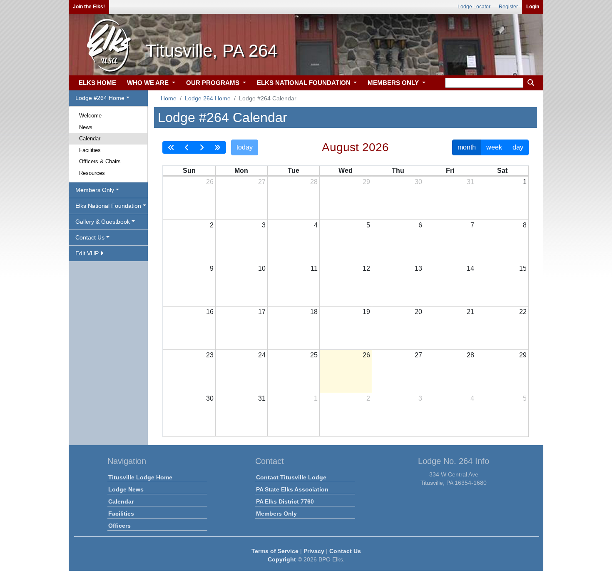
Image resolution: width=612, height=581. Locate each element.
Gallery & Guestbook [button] (102, 221)
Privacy (314, 551)
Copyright (282, 559)
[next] (201, 147)
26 (210, 181)
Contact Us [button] (89, 237)
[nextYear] (217, 147)
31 (470, 181)
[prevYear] (171, 147)
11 (314, 268)
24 (262, 355)
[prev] (186, 147)
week (494, 147)
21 (470, 311)
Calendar (89, 138)
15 (523, 268)
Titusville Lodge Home (140, 477)
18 (314, 311)
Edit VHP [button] (87, 253)
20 (418, 311)
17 (262, 311)
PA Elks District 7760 (285, 501)
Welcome (90, 115)
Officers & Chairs (100, 161)
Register (508, 7)
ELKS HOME (97, 82)
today (244, 147)
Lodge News (126, 489)
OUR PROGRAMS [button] (213, 82)
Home (169, 98)
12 (366, 268)
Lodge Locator (474, 7)
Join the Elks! (89, 7)
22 (523, 311)
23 (210, 355)
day (517, 147)
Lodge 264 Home (208, 98)
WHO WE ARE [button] (148, 82)
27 (262, 181)
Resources (92, 173)
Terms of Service (275, 551)
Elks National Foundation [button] (108, 205)
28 (314, 181)
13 (418, 268)
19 (366, 311)
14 (470, 268)
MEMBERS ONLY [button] (394, 82)
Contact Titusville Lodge (291, 477)
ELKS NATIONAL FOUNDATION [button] (304, 82)
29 (366, 181)
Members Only (276, 513)
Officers (119, 525)
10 (262, 268)
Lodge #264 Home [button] (99, 98)
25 (314, 355)
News (85, 127)
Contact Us (345, 551)
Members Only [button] (94, 190)
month (467, 147)
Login (532, 7)
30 (418, 181)
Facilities (90, 150)
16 (210, 311)
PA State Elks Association (292, 489)
